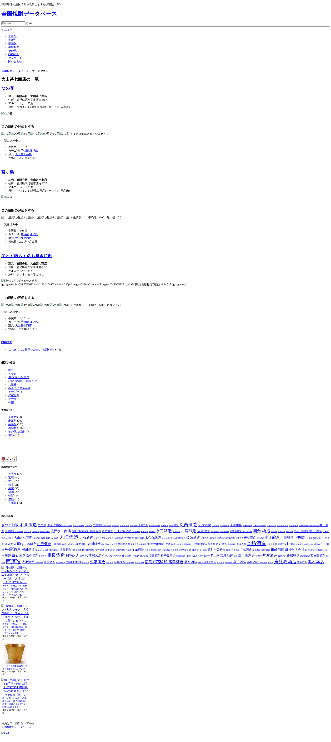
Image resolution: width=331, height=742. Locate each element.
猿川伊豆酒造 (216, 549)
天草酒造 (139, 537)
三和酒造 (107, 526)
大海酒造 (69, 537)
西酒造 (13, 561)
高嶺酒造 (220, 562)
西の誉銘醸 (305, 556)
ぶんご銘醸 (54, 525)
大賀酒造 (109, 538)
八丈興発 (107, 531)
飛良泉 (201, 562)
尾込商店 (10, 544)
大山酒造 (36, 538)
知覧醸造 (72, 555)
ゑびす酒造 (67, 526)
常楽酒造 (134, 544)
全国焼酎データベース (29, 14)
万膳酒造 (98, 525)
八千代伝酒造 (123, 531)
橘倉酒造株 (76, 550)
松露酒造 (13, 549)
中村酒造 (174, 525)
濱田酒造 (194, 549)
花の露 (214, 555)
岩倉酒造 (81, 544)
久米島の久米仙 (259, 526)
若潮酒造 (226, 555)
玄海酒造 (246, 549)
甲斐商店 (319, 550)
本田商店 (270, 544)
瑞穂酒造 (265, 549)
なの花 (7, 88)
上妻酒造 (143, 525)
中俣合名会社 (154, 526)
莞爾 (11, 402)
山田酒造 (70, 544)
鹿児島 (34, 150)
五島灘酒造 (293, 526)
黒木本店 (316, 562)
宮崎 (11, 477)
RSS (53, 349)
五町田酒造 (304, 526)
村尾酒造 (280, 544)
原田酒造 (176, 532)
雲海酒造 (130, 562)
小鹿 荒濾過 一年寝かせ (22, 380)
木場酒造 (241, 544)
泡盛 (11, 435)
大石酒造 (86, 537)
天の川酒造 (119, 538)
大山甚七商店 (23, 154)
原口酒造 (163, 531)
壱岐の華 (289, 532)
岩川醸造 (94, 544)
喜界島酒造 (236, 531)
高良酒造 (253, 562)
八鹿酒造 (136, 532)
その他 (12, 50)
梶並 (11, 370)
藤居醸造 (293, 555)
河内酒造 (166, 550)
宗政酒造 (213, 538)
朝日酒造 (232, 544)
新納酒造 (188, 544)
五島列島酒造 (282, 526)
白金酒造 (32, 555)
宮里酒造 (239, 538)
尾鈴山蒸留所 (27, 544)
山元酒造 (44, 544)
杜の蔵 (290, 544)
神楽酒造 (127, 555)
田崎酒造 (277, 549)
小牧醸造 (287, 537)
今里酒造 (19, 532)
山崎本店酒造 (59, 544)
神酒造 (135, 555)
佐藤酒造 (95, 531)
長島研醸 (120, 562)
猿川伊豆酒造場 (232, 550)
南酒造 (152, 532)
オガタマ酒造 (78, 526)
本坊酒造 (256, 543)
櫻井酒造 (99, 549)
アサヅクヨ (15, 391)
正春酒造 (110, 549)
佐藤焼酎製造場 (80, 531)
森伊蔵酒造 (54, 550)
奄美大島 (166, 538)
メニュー (6, 29)
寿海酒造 (250, 537)
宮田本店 (231, 538)
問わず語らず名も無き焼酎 (26, 255)
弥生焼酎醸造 (156, 544)
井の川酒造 (314, 526)
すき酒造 (28, 524)
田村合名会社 (294, 549)
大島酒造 (45, 537)
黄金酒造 (302, 562)
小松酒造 (260, 538)
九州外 (12, 502)
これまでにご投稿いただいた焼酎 (29, 349)
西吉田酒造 (317, 555)
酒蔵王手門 (73, 562)
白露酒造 (42, 556)
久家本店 (236, 525)
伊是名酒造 (45, 532)
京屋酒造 (10, 531)
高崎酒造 (210, 562)
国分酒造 (261, 530)
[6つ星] (54, 134)
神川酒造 (109, 556)
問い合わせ (15, 61)
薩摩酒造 (270, 555)
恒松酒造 (179, 544)
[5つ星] (45, 134)
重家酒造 (97, 562)
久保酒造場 (224, 526)
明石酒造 (221, 544)
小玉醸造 (300, 537)
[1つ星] (6, 134)
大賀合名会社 (99, 538)
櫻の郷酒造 (88, 549)
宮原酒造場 (222, 538)
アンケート (15, 57)
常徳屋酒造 (124, 544)
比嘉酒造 (120, 549)
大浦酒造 (55, 538)
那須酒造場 (61, 562)
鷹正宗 (270, 562)
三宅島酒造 (124, 526)
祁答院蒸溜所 (95, 555)
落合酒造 (257, 555)
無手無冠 (203, 550)
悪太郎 (12, 399)
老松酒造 (205, 555)
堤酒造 (274, 532)
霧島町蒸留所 (156, 562)
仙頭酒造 (27, 532)
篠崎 (188, 555)
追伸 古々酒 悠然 (18, 377)
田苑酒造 (310, 549)
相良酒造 (56, 555)
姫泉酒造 (193, 537)
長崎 (11, 488)
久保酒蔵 (204, 525)
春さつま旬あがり (19, 388)
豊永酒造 (28, 562)
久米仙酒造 (247, 526)
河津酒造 (174, 550)
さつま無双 (10, 525)
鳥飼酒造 (263, 562)
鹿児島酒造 (285, 561)
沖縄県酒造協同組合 (153, 550)
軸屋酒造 (49, 562)
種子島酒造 (168, 555)
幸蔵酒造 (143, 544)
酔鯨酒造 (85, 562)
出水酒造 (144, 532)
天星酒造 (129, 537)
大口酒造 (315, 531)
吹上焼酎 (215, 532)
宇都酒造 (204, 538)
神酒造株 (144, 556)
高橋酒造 (229, 562)
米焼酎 (12, 36)
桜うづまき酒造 (42, 550)
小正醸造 (272, 537)
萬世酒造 (244, 555)
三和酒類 (115, 526)
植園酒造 (65, 549)
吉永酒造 (203, 531)
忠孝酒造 (170, 544)
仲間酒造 (35, 532)
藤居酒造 (282, 556)
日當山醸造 (199, 544)
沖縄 (11, 499)
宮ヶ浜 (7, 172)
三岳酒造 (134, 526)
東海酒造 (299, 544)
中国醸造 (164, 526)
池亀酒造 (138, 549)
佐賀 (11, 495)
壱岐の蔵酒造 (301, 531)
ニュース (88, 526)
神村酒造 (117, 556)
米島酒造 (195, 556)
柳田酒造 (28, 549)
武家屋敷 (13, 395)
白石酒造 (19, 555)
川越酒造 (113, 544)
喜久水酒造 (224, 532)
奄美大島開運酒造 (177, 538)
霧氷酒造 (190, 562)
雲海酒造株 (139, 562)
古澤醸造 (189, 531)
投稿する (13, 54)
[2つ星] (16, 134)
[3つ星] (25, 134)
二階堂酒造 (271, 526)
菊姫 (236, 556)
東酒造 (307, 544)
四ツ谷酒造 (247, 532)
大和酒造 (9, 538)
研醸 (81, 555)
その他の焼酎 (16, 431)
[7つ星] (64, 134)
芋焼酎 (12, 43)
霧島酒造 (175, 562)
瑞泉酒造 (256, 550)
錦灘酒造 (109, 562)
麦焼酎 (12, 39)
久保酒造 (215, 526)
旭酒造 (211, 544)
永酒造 (129, 550)
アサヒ (12, 373)
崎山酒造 (105, 544)
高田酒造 (239, 562)
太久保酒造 (153, 537)
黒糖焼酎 (13, 47)
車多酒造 (39, 562)
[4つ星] (35, 134)
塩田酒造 (281, 532)
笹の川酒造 (181, 556)
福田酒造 (154, 555)
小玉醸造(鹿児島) (314, 538)
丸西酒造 (188, 524)
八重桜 (12, 384)
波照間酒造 (183, 550)
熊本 (11, 484)
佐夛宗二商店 (60, 531)
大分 (11, 481)
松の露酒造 (315, 544)
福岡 (11, 491)
